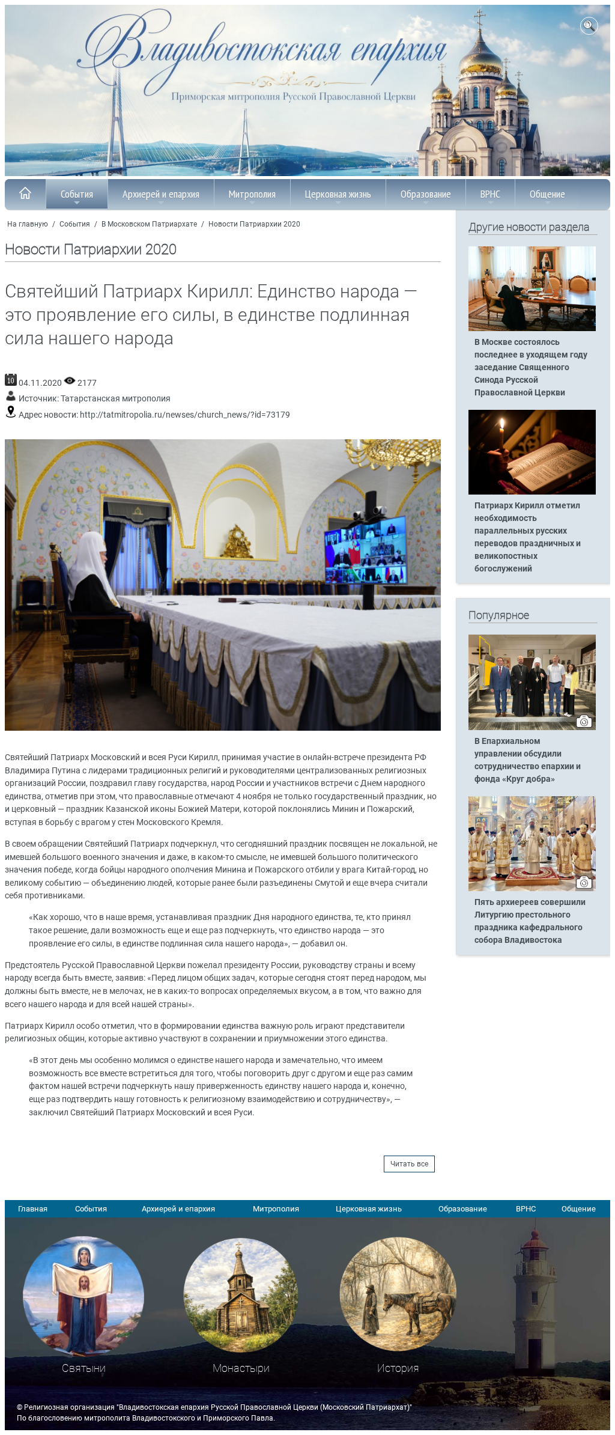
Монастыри (241, 1368)
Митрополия (252, 194)
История (398, 1368)
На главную (27, 224)
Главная (32, 1208)
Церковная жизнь (338, 194)
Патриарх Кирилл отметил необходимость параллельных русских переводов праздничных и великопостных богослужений (527, 537)
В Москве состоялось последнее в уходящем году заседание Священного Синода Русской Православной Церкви (530, 367)
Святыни (84, 1368)
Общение (547, 194)
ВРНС (490, 194)
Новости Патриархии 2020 (254, 224)
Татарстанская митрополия (116, 399)
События (77, 194)
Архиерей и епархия (161, 194)
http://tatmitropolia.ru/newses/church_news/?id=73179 (185, 415)
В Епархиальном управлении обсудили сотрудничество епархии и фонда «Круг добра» (527, 760)
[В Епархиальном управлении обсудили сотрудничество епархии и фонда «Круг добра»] (532, 728)
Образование (426, 194)
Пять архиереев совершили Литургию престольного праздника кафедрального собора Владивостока (530, 921)
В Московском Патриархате (149, 224)
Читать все (409, 1164)
